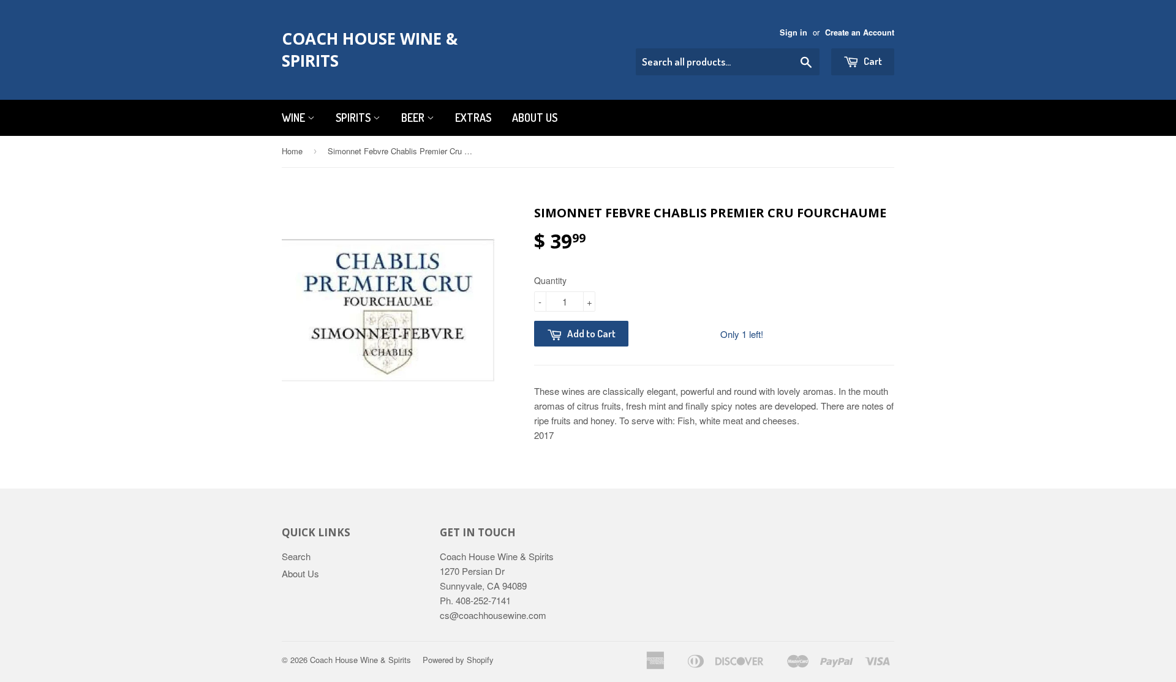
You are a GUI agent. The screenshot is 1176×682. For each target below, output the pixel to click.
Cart (872, 60)
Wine (294, 117)
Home (292, 151)
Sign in (793, 32)
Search (296, 556)
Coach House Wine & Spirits (370, 50)
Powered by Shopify (458, 659)
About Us (534, 117)
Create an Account (859, 32)
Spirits (354, 117)
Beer (414, 117)
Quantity (550, 280)
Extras (473, 117)
